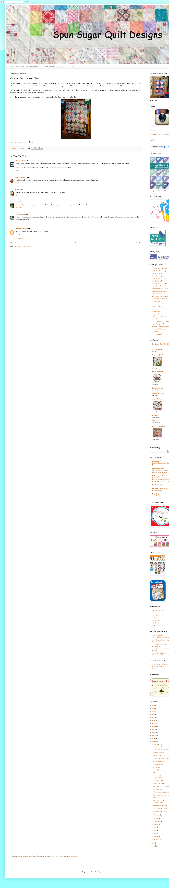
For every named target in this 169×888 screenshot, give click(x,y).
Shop (61, 66)
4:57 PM (18, 207)
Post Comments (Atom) (25, 246)
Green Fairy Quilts (158, 393)
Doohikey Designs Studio (160, 488)
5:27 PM (18, 234)
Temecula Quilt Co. (158, 355)
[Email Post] (28, 148)
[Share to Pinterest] (42, 148)
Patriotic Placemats (157, 306)
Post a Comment (18, 239)
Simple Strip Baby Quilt (159, 316)
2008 (153, 739)
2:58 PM (17, 183)
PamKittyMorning (20, 177)
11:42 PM (18, 222)
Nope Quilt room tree (159, 783)
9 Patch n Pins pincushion (159, 268)
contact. (70, 66)
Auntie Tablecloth (157, 273)
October (156, 818)
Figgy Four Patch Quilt (158, 294)
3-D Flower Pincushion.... (161, 808)
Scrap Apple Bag (157, 314)
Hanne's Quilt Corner (159, 426)
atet (16, 202)
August (156, 824)
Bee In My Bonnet (157, 372)
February (156, 839)
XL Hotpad (155, 332)
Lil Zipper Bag (156, 301)
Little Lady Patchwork (158, 610)
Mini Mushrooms (157, 613)
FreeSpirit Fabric (157, 485)
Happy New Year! (158, 747)
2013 (153, 723)
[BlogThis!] (35, 148)
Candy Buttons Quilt (158, 276)
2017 (153, 711)
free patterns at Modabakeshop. (28, 66)
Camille (17, 189)
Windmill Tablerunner (158, 329)
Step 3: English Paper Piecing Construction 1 (160, 641)
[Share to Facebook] (39, 148)
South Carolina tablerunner (160, 319)
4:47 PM (18, 195)
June (155, 830)
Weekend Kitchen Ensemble (160, 327)
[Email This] (32, 148)
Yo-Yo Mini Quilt (157, 334)
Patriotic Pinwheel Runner (160, 304)
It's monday (157, 767)
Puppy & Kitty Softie (158, 309)
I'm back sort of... (158, 755)
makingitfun (156, 461)
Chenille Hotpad (157, 281)
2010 (153, 733)
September (157, 821)
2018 (153, 708)
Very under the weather (160, 773)
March (156, 836)
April (155, 833)
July (155, 827)
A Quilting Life (157, 349)
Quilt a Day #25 (158, 764)
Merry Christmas (158, 753)
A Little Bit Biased (157, 399)
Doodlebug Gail (20, 161)
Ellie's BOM (155, 620)
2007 (153, 742)
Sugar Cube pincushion (159, 324)
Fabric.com (155, 618)
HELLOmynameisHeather (160, 476)
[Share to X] (37, 148)
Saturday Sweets (158, 780)
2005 (153, 846)
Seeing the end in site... (160, 770)
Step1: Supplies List (157, 635)
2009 (153, 735)
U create (154, 415)
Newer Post (14, 243)
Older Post (139, 243)
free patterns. (50, 66)
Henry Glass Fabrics (158, 468)
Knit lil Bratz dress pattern (159, 299)
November (157, 815)
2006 (153, 843)
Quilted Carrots (156, 311)
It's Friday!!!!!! (157, 789)
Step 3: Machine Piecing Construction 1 (159, 645)
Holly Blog (155, 494)
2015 (153, 717)
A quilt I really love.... (160, 811)
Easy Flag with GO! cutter (159, 283)
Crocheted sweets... (159, 761)
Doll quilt (154, 669)
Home (10, 66)
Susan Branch (156, 625)
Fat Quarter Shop (157, 615)
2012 (153, 726)
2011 (153, 730)
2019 (153, 705)
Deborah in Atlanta (21, 229)
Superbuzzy (155, 623)
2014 (153, 720)
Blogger (100, 872)
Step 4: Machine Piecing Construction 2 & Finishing (160, 654)
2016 (153, 714)
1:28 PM (17, 171)
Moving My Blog (157, 490)
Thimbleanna (19, 214)
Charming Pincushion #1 (159, 278)
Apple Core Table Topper (159, 271)
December (157, 744)
